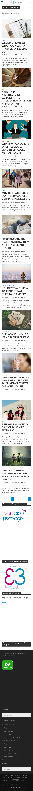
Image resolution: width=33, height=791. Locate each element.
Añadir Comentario (8, 55)
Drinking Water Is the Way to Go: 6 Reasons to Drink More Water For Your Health (15, 382)
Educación (4, 468)
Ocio (3, 89)
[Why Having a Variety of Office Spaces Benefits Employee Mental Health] (16, 129)
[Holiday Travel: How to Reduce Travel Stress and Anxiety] (16, 273)
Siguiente (29, 499)
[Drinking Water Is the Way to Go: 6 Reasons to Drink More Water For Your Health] (16, 363)
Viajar (3, 190)
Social (3, 40)
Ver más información (8, 760)
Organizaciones (6, 141)
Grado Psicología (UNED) (8, 599)
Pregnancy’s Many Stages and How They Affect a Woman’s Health (15, 243)
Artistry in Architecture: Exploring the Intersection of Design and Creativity (16, 97)
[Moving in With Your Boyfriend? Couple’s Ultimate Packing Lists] (16, 178)
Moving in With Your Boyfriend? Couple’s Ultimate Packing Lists (16, 196)
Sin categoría (5, 331)
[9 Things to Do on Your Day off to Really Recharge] (16, 410)
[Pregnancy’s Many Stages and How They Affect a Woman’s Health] (16, 224)
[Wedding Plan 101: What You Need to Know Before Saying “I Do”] (16, 28)
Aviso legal (6, 781)
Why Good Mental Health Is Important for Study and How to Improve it (16, 475)
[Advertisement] (16, 541)
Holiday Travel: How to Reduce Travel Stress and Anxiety (15, 291)
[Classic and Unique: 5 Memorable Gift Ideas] (16, 320)
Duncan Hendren (21, 55)
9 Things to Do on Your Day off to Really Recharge (16, 427)
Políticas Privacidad (17, 781)
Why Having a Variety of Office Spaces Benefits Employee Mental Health (15, 148)
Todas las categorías (14, 601)
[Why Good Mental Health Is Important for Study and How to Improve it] (16, 456)
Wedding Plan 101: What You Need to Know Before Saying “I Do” (15, 47)
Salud (3, 236)
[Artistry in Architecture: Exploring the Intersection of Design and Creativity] (16, 77)
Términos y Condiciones (10, 784)
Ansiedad (4, 285)
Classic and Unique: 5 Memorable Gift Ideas (15, 335)
